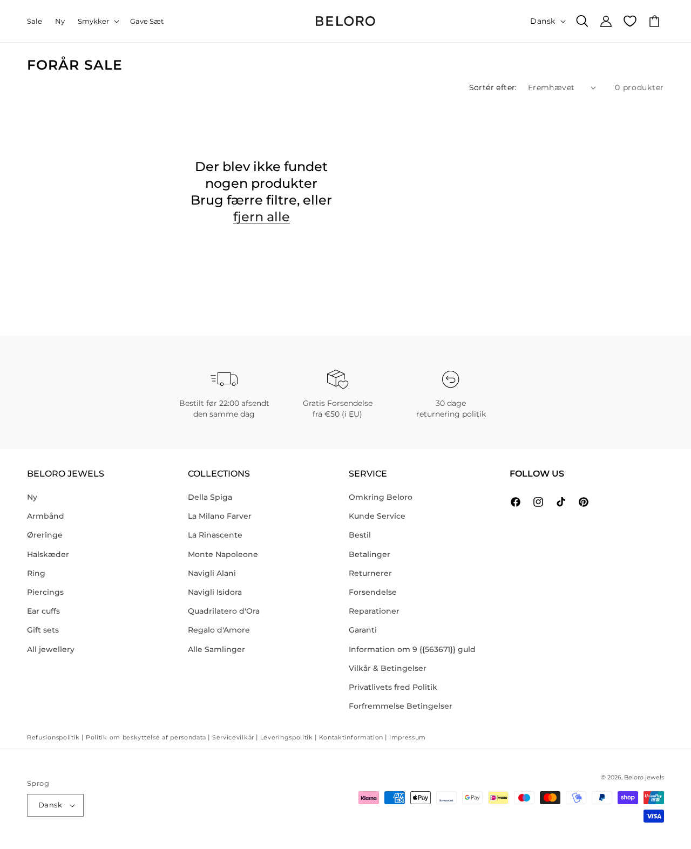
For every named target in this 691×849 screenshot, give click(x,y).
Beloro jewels (644, 777)
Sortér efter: (493, 87)
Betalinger (369, 554)
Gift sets (43, 630)
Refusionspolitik (53, 737)
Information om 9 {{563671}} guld (412, 649)
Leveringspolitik (286, 737)
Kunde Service (377, 516)
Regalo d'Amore (219, 630)
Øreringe (45, 535)
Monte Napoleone (223, 554)
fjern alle (261, 217)
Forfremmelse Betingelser (400, 706)
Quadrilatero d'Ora (224, 611)
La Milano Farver (220, 516)
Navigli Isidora (215, 592)
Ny (32, 497)
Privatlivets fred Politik (393, 687)
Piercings (45, 592)
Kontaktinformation (351, 737)
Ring (36, 573)
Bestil (360, 535)
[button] (97, 21)
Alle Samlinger (216, 649)
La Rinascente (215, 535)
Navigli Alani (212, 573)
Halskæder (48, 554)
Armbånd (45, 516)
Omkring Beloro (380, 497)
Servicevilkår (233, 737)
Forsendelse (373, 592)
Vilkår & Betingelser (387, 668)
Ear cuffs (43, 611)
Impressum (407, 737)
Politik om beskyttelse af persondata (146, 737)
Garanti (363, 630)
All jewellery (50, 649)
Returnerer (370, 573)
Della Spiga (210, 497)
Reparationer (374, 611)
